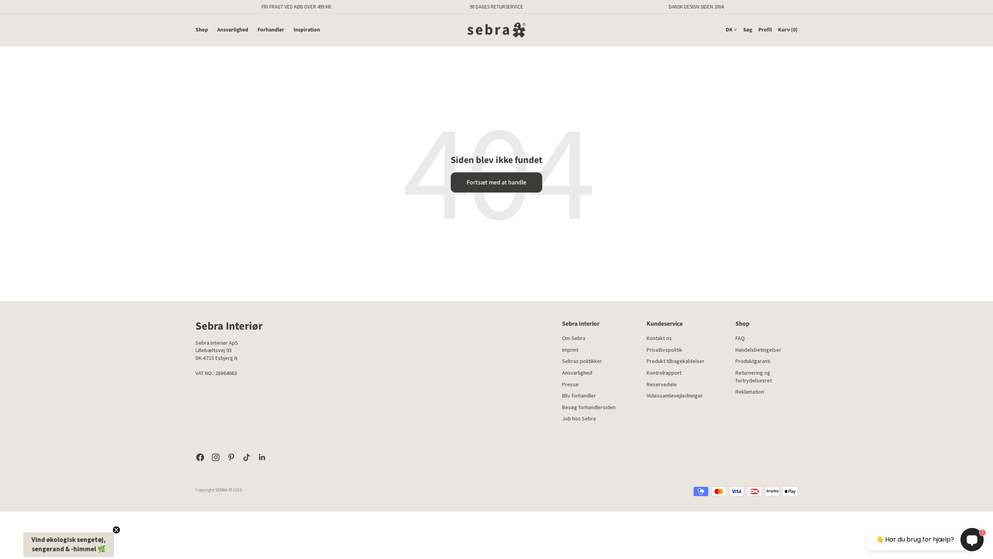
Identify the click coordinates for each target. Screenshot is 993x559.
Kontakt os (659, 338)
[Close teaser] (116, 530)
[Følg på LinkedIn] (262, 457)
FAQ (740, 338)
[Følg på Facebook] (200, 457)
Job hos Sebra (579, 418)
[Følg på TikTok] (246, 457)
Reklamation (749, 391)
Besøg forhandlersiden (589, 407)
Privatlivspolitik (664, 349)
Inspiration (307, 30)
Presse (570, 384)
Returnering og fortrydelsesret (753, 376)
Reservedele (662, 384)
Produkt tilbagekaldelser (675, 361)
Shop (201, 30)
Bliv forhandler (579, 395)
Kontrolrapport (664, 372)
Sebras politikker (582, 361)
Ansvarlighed (232, 30)
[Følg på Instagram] (215, 457)
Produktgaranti (752, 361)
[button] (68, 544)
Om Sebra (573, 338)
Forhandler (271, 30)
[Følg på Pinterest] (231, 457)
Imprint (570, 349)
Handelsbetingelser (758, 349)
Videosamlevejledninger (675, 395)
